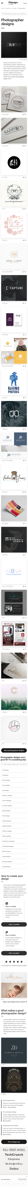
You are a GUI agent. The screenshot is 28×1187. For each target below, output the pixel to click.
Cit (4, 617)
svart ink (5, 177)
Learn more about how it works (14, 1002)
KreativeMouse (6, 649)
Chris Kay (5, 303)
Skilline (4, 1094)
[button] (26, 1176)
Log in (25, 3)
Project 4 (5, 240)
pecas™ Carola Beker (8, 271)
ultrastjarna (5, 114)
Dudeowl (5, 712)
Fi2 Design (5, 334)
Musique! (5, 429)
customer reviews (21, 965)
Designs (14, 8)
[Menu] (2, 3)
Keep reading (12, 1107)
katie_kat (5, 492)
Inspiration (8, 8)
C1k (4, 208)
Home (3, 8)
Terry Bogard (24, 59)
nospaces (5, 397)
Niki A (3, 1064)
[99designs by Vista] (13, 3)
